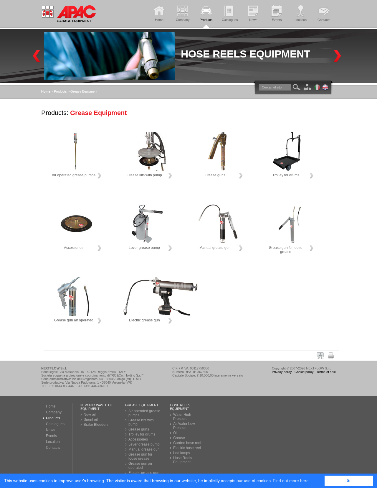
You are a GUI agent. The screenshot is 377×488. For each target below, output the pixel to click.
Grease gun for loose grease (140, 456)
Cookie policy (304, 372)
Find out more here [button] (291, 480)
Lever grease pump (144, 444)
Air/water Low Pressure (184, 426)
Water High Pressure (182, 417)
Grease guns (138, 429)
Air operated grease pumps (144, 413)
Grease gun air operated (140, 465)
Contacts (53, 448)
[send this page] (321, 357)
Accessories (138, 439)
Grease (179, 438)
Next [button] (337, 56)
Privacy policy (282, 372)
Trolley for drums (141, 434)
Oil (175, 433)
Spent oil (91, 420)
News (50, 430)
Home (51, 406)
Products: (54, 112)
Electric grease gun (143, 473)
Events (51, 436)
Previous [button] (36, 56)
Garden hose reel (187, 443)
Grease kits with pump (141, 422)
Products (60, 91)
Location (53, 442)
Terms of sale (326, 372)
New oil (90, 415)
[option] (190, 56)
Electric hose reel (187, 448)
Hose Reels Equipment (245, 54)
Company (54, 412)
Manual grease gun (144, 449)
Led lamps (181, 453)
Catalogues (55, 424)
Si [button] (348, 481)
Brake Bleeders (96, 425)
